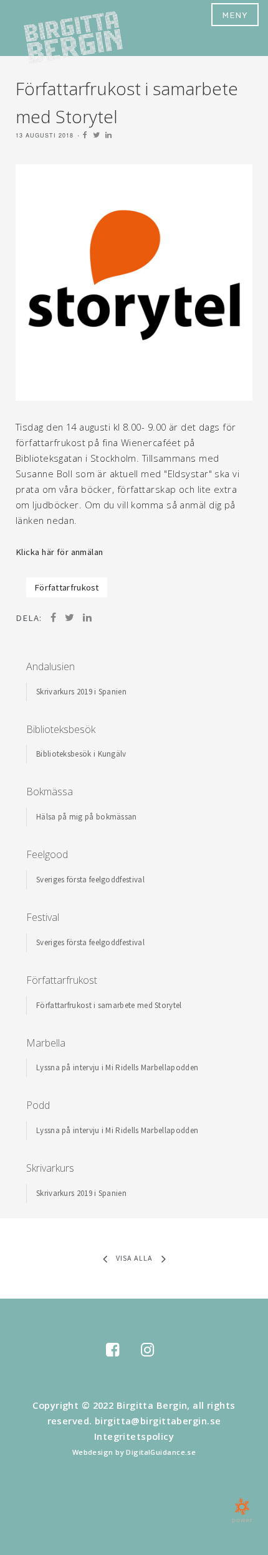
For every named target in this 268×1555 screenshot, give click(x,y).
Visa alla (134, 1258)
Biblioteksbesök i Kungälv (81, 754)
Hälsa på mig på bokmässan (86, 816)
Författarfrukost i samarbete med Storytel (109, 1005)
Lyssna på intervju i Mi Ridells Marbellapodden (117, 1067)
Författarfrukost (66, 587)
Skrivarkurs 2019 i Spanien (81, 691)
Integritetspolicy (134, 1436)
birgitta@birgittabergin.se (158, 1420)
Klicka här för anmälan (59, 552)
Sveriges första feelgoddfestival (90, 879)
